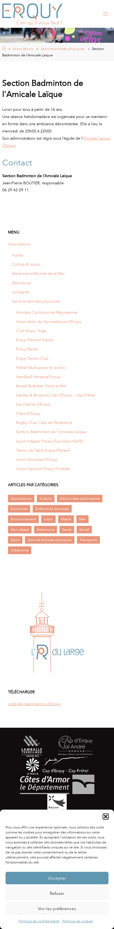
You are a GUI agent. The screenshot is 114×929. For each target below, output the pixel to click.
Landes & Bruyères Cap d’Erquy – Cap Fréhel (55, 395)
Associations (22, 49)
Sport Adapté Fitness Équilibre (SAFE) (49, 441)
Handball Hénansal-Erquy (38, 376)
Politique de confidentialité (39, 921)
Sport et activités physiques (63, 49)
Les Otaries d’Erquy (33, 404)
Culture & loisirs (26, 264)
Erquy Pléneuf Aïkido (35, 339)
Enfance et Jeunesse (52, 509)
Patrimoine (21, 282)
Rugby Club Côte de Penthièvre (44, 422)
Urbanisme (19, 550)
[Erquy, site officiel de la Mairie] (32, 13)
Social (84, 530)
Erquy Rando (27, 349)
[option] (57, 632)
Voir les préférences (57, 908)
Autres (17, 255)
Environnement (23, 519)
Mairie (66, 519)
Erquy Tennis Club (32, 358)
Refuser (57, 893)
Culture (46, 498)
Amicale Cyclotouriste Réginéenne (46, 312)
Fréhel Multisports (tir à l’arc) (41, 367)
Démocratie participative (80, 498)
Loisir (48, 519)
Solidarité (20, 292)
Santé (66, 530)
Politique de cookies (77, 921)
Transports (88, 540)
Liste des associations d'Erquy (34, 703)
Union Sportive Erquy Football (43, 468)
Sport (15, 540)
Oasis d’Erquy (28, 413)
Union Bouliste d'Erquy (36, 459)
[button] (105, 816)
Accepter (57, 878)
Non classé (20, 530)
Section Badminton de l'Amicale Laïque (51, 431)
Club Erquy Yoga (31, 330)
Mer (82, 519)
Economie (19, 509)
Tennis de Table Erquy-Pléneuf (43, 450)
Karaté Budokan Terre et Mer (41, 385)
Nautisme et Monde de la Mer (38, 273)
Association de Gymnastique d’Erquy (48, 321)
